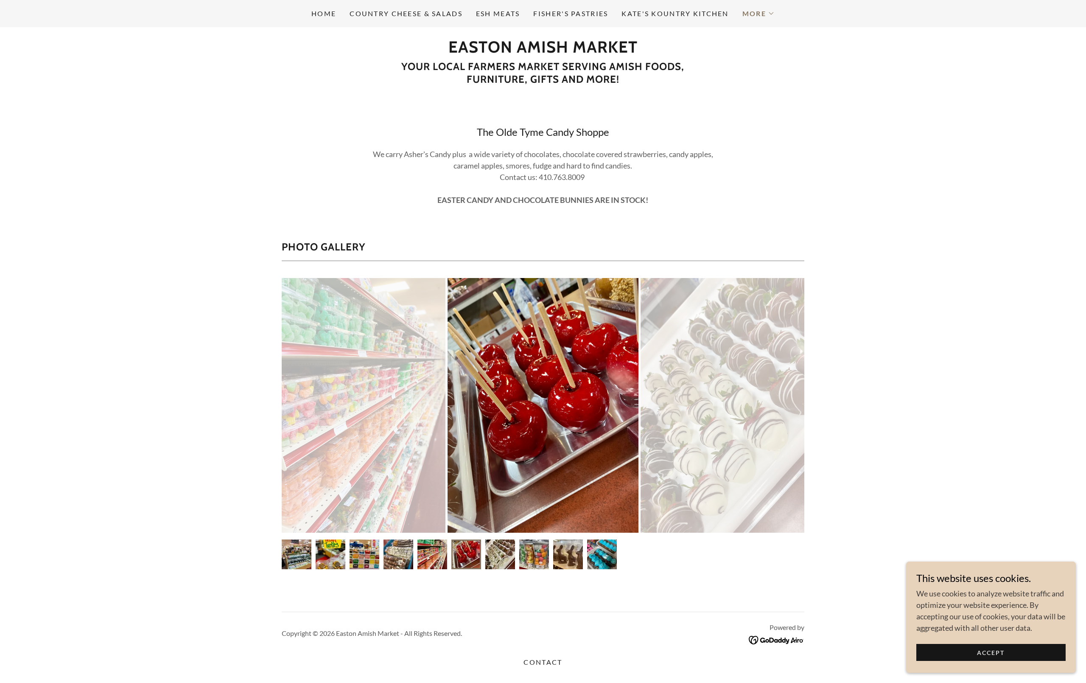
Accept (991, 652)
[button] (758, 13)
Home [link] (323, 13)
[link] (543, 49)
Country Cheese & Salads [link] (406, 13)
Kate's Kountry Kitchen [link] (674, 13)
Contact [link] (542, 662)
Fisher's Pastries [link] (570, 13)
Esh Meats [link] (498, 13)
